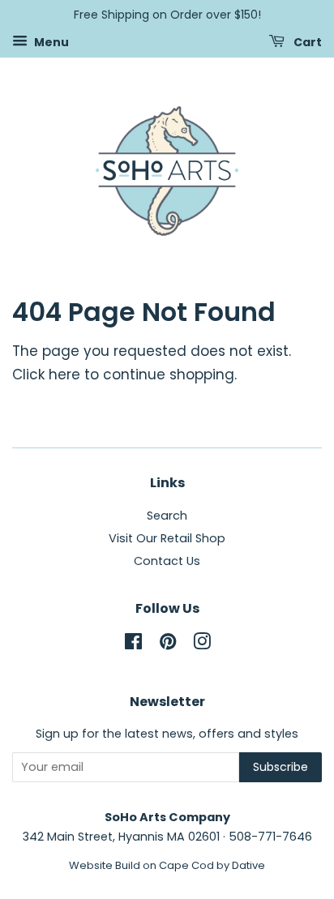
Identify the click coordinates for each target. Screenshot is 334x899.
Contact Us (167, 561)
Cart (306, 41)
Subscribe (280, 767)
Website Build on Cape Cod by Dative (167, 865)
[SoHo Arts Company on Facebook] (133, 644)
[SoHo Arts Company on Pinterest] (168, 644)
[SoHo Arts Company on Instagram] (202, 644)
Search (167, 515)
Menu (50, 41)
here (64, 374)
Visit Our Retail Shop (167, 538)
